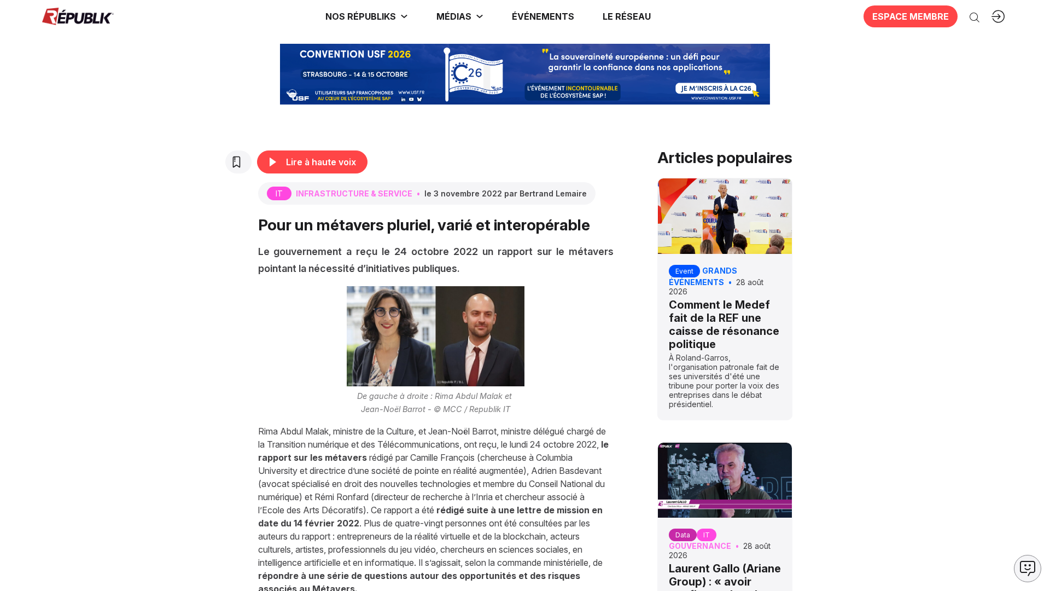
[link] (367, 16)
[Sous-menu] (404, 16)
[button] (543, 16)
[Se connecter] (998, 16)
